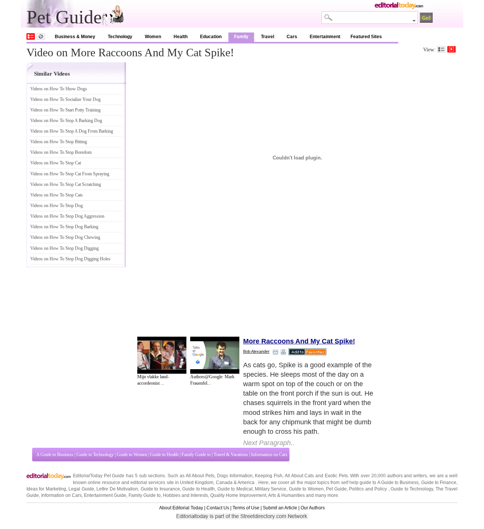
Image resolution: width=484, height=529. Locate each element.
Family (241, 36)
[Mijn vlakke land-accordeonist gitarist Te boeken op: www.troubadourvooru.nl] (161, 355)
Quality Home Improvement (238, 495)
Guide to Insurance (160, 489)
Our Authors (313, 507)
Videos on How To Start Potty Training (65, 110)
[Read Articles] (441, 49)
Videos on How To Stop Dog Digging (64, 248)
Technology (120, 36)
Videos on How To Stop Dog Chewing (65, 237)
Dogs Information (235, 475)
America (245, 482)
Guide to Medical (235, 489)
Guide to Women (132, 454)
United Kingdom (196, 482)
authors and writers (407, 475)
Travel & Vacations (231, 454)
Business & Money (75, 36)
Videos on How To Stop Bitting (58, 141)
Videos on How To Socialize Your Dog (65, 99)
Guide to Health (164, 454)
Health (181, 36)
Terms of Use (246, 507)
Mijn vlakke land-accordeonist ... (153, 380)
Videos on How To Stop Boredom (61, 152)
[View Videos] (451, 49)
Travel (267, 36)
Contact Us (217, 507)
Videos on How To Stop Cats (56, 195)
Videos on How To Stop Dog (56, 205)
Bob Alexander (256, 351)
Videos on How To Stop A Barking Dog (66, 120)
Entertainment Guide (105, 495)
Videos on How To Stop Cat (55, 163)
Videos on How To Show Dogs (58, 88)
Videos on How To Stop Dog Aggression (67, 216)
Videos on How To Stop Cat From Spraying (69, 173)
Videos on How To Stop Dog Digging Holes (70, 258)
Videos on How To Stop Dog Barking (64, 226)
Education (211, 36)
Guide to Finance (439, 482)
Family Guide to (196, 454)
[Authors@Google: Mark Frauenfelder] (214, 355)
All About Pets (200, 475)
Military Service (270, 489)
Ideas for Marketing (46, 489)
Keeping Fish (268, 475)
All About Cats (299, 475)
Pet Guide (336, 489)
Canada (224, 482)
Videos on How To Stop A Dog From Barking (71, 131)
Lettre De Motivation (117, 489)
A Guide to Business (54, 454)
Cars (292, 36)
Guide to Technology (95, 454)
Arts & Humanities (286, 495)
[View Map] (41, 36)
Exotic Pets (336, 475)
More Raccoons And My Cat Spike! (299, 341)
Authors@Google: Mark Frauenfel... (212, 380)
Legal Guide (81, 489)
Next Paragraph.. (269, 443)
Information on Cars (269, 454)
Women (153, 36)
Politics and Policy (368, 489)
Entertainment (325, 36)
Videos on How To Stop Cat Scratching (65, 184)
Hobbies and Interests (185, 495)
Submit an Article (280, 507)
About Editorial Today (181, 507)
